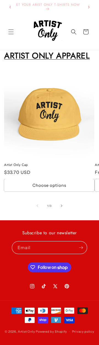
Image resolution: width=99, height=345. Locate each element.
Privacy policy (83, 331)
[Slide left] (37, 206)
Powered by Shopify (51, 331)
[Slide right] (62, 206)
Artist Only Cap (16, 165)
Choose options (49, 185)
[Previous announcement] (10, 7)
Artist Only (26, 331)
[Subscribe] (81, 247)
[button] (11, 32)
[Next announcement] (89, 7)
